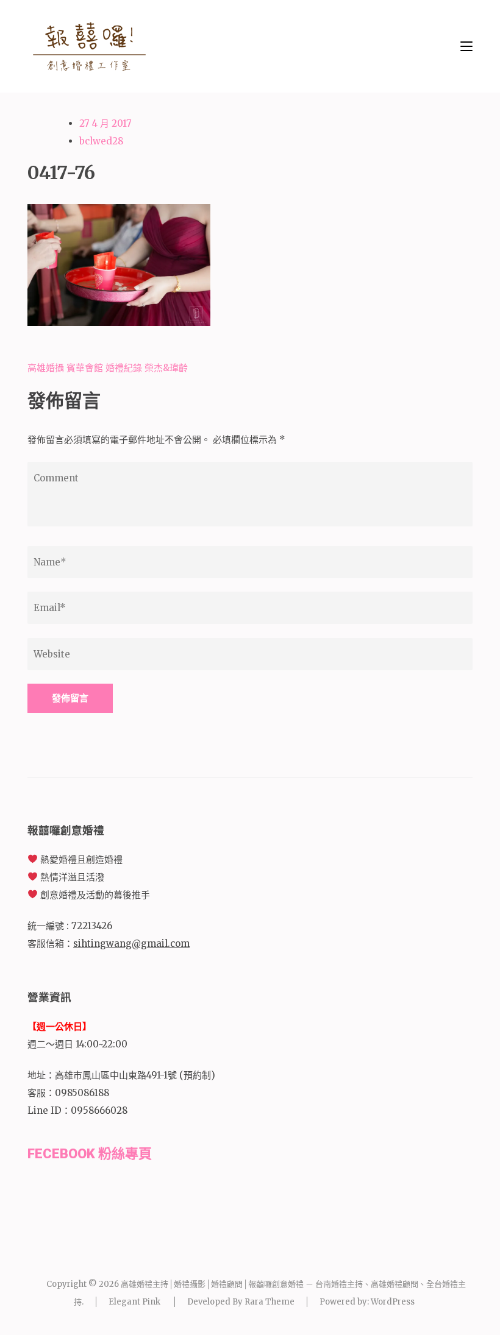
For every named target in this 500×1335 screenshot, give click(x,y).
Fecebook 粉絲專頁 (89, 1153)
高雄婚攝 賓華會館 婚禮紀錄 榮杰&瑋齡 (107, 368)
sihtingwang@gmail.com (131, 943)
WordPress (393, 1302)
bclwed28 (101, 141)
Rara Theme (270, 1302)
